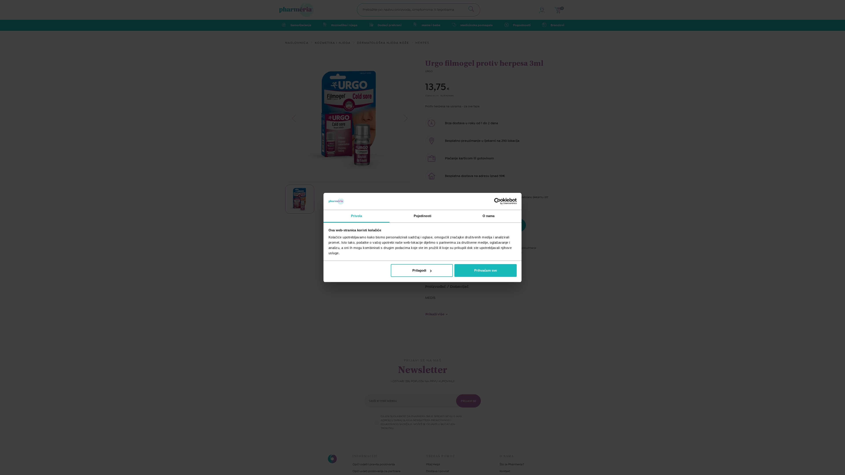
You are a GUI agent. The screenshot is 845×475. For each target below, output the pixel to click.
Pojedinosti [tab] (422, 216)
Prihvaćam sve (485, 270)
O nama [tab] (489, 216)
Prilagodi (419, 270)
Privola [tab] (356, 216)
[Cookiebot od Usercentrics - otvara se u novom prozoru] (497, 201)
